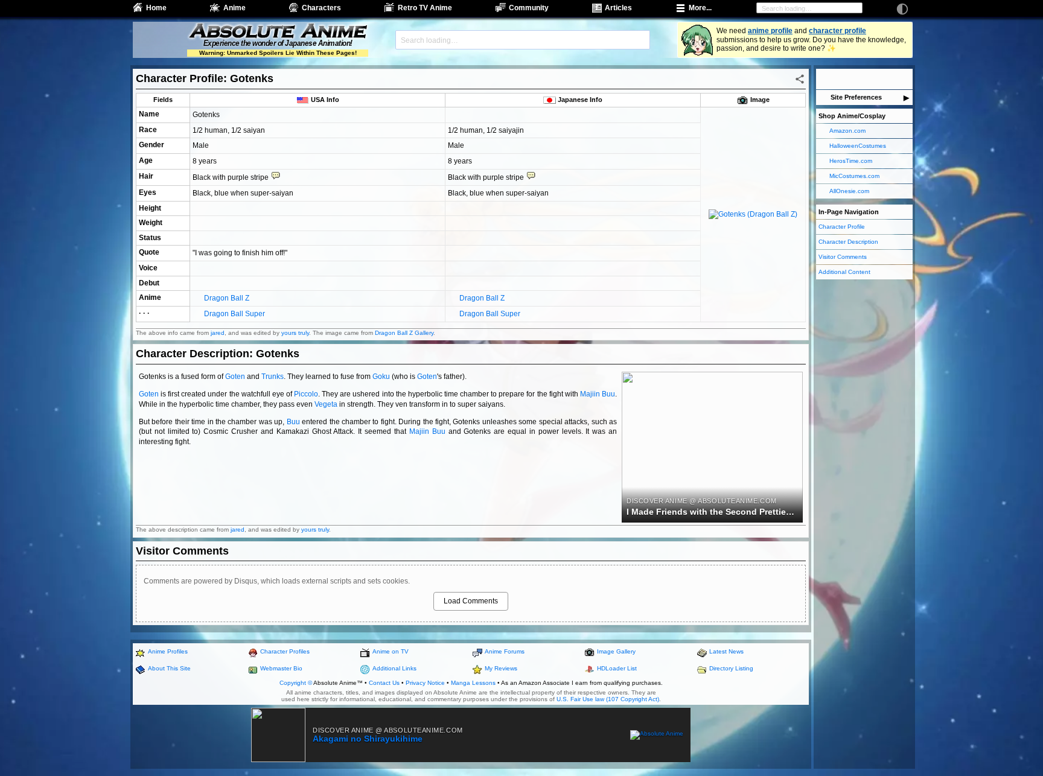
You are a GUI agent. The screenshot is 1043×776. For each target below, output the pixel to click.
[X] (840, 79)
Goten (235, 376)
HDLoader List (617, 668)
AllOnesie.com (849, 191)
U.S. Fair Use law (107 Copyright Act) (608, 699)
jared (218, 332)
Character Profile (841, 226)
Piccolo (306, 394)
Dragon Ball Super (234, 314)
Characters (321, 8)
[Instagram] (872, 79)
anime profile (770, 31)
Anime (234, 8)
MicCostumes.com (854, 176)
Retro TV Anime (425, 8)
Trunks (272, 376)
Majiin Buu (597, 394)
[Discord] (888, 79)
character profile (837, 31)
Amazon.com (847, 130)
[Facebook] (824, 79)
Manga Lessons (473, 682)
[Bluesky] (856, 79)
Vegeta (325, 404)
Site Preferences (856, 97)
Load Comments (471, 601)
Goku (381, 376)
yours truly (295, 332)
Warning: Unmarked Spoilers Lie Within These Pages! (278, 52)
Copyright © (295, 682)
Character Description (848, 241)
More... (700, 8)
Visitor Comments (842, 256)
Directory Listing (731, 668)
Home (156, 8)
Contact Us (384, 682)
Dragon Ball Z (226, 298)
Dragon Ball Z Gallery (404, 332)
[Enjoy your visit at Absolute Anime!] (277, 32)
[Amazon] (905, 79)
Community (529, 8)
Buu (293, 422)
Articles (618, 8)
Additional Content (844, 272)
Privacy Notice (425, 682)
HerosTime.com (850, 160)
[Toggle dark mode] (902, 9)
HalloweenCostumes (857, 145)
